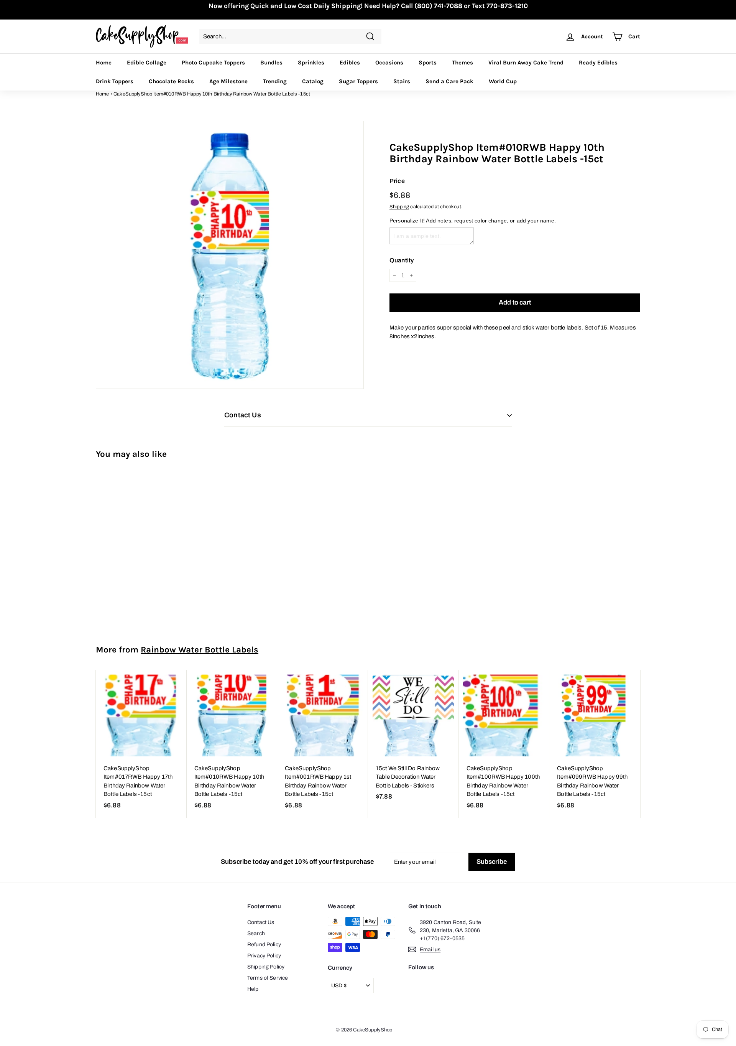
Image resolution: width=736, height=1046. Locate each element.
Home (104, 62)
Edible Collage (146, 62)
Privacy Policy (264, 956)
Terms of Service (267, 978)
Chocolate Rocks (171, 81)
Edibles (350, 62)
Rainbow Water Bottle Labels (199, 649)
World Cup (503, 81)
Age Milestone (228, 81)
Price (397, 181)
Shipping (399, 206)
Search (256, 933)
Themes (462, 62)
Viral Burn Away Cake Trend (526, 62)
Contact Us (260, 922)
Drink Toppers (114, 81)
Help (253, 989)
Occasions (389, 62)
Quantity (401, 260)
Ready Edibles (598, 62)
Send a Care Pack (449, 81)
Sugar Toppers (358, 81)
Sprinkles (311, 62)
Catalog (313, 81)
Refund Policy (264, 944)
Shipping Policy (265, 967)
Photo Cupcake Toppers (213, 62)
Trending (275, 81)
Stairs (401, 81)
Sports (428, 62)
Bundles (271, 62)
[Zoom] (229, 255)
